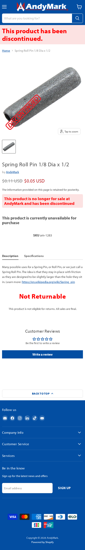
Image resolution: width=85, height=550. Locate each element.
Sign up (64, 488)
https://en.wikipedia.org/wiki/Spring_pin (48, 282)
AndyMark (12, 172)
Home (6, 50)
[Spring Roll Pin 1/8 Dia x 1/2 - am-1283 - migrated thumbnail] (8, 146)
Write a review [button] (42, 354)
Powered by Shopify (42, 542)
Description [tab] (10, 256)
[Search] (77, 18)
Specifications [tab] (34, 256)
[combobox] (37, 18)
